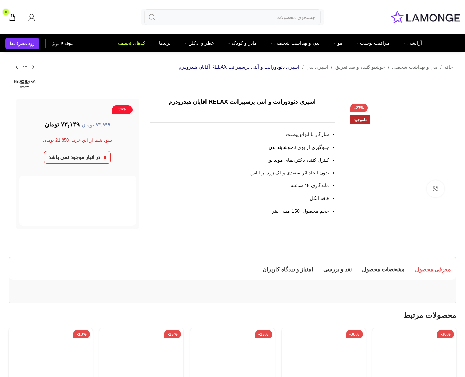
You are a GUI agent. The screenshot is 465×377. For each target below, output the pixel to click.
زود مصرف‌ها (22, 43)
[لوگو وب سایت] (425, 17)
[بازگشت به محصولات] (25, 67)
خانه (448, 67)
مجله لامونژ (62, 43)
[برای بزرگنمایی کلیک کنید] (435, 188)
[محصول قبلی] (33, 67)
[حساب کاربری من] (32, 17)
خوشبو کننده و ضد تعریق (360, 67)
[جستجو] (152, 17)
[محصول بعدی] (16, 67)
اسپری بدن (317, 67)
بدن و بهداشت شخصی (414, 67)
